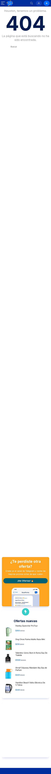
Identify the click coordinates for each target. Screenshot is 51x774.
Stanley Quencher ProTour (26, 626)
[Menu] (3, 3)
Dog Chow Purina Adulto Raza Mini (30, 639)
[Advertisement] (25, 730)
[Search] (32, 3)
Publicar (47, 3)
